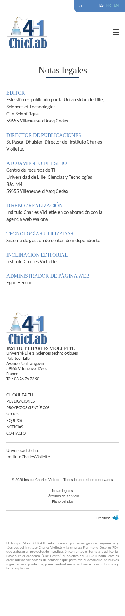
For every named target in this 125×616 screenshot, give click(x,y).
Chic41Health (19, 395)
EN (116, 5)
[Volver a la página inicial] (27, 47)
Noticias (14, 427)
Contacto (16, 433)
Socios (12, 414)
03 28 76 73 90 (26, 379)
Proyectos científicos (27, 408)
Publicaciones (20, 401)
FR (108, 5)
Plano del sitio (62, 501)
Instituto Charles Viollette (28, 457)
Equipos (14, 420)
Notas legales (62, 491)
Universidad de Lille (22, 450)
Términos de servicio (62, 496)
